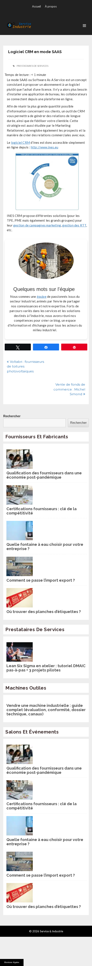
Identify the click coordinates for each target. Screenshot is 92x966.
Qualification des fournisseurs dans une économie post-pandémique (44, 475)
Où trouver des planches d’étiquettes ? (43, 612)
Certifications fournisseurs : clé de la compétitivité (41, 511)
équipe (41, 296)
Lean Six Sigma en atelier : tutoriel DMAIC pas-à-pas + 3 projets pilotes (46, 668)
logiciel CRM (20, 142)
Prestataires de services (32, 65)
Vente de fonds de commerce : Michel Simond (69, 389)
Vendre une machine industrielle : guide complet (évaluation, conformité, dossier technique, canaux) (46, 709)
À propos (51, 6)
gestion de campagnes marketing (37, 225)
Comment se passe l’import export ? (40, 580)
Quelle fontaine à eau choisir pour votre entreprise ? (44, 546)
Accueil (36, 6)
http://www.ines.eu (44, 147)
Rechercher (12, 416)
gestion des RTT (74, 225)
